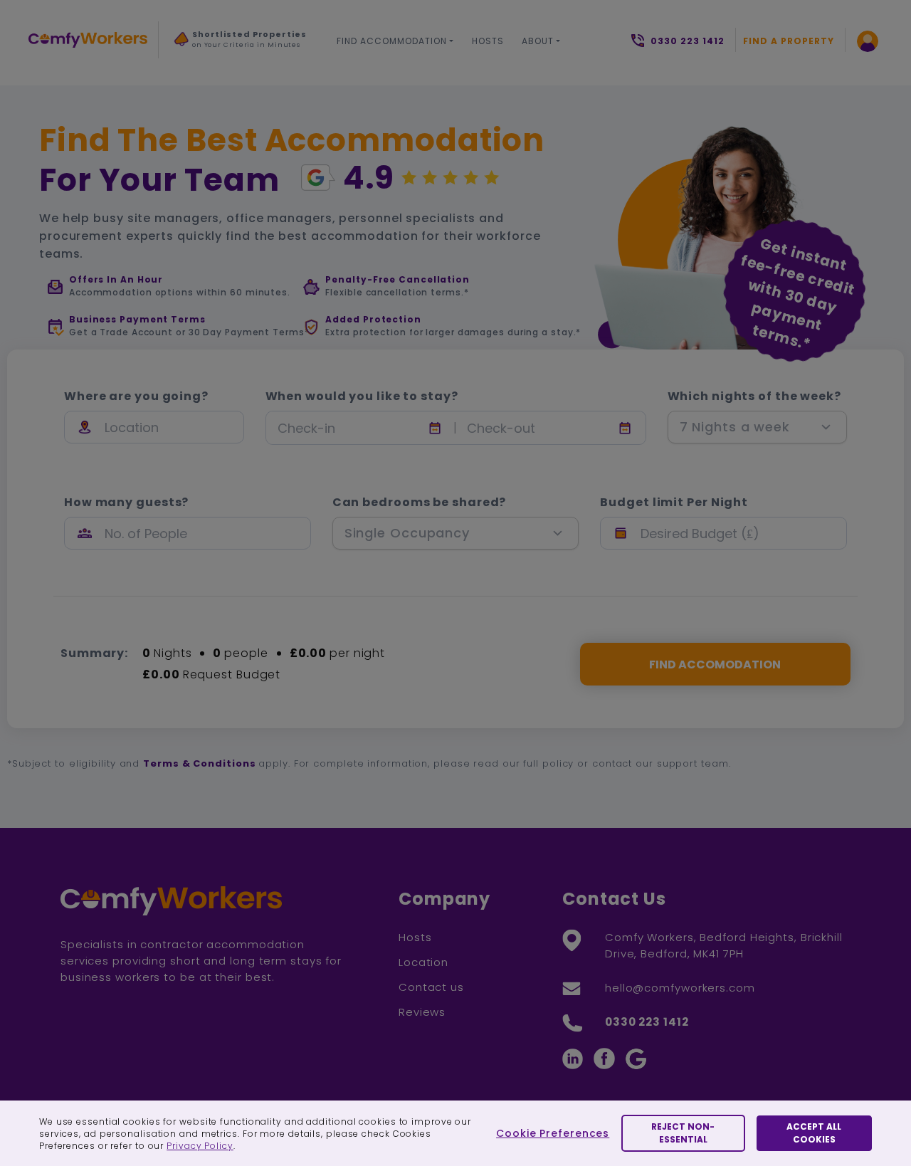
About (538, 41)
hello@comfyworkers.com (680, 987)
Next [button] (189, 71)
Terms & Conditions (199, 763)
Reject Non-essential (683, 1132)
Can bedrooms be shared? (419, 502)
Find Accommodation (392, 41)
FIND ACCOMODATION (715, 664)
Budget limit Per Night (674, 502)
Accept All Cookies (813, 1132)
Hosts (488, 41)
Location (423, 962)
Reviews (422, 1011)
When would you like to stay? (361, 396)
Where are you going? (136, 396)
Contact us (431, 986)
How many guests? (126, 502)
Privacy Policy (200, 1146)
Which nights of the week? (755, 396)
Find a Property (788, 41)
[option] (241, 43)
